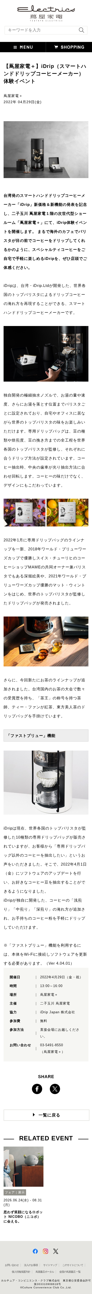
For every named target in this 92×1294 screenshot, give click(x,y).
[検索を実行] (80, 32)
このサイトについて (72, 1265)
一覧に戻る (49, 1115)
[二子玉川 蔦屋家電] (46, 19)
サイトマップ (50, 1265)
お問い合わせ (12, 1265)
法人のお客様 (31, 1265)
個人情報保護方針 (21, 1271)
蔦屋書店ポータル (45, 1271)
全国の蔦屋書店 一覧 (69, 1271)
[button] (23, 47)
